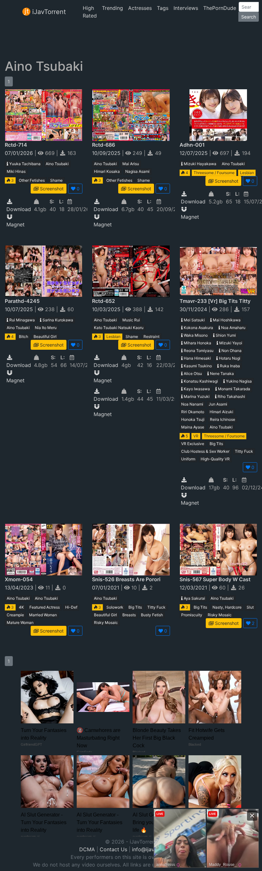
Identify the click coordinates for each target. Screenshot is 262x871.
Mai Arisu (130, 163)
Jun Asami (218, 404)
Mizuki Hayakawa (199, 163)
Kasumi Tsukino (197, 365)
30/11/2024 (194, 309)
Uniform (188, 459)
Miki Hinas (16, 171)
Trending (112, 8)
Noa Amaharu (232, 327)
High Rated (90, 12)
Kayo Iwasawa (196, 388)
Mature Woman (20, 622)
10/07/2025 (20, 309)
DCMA (87, 849)
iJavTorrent (48, 12)
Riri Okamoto (192, 411)
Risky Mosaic (106, 622)
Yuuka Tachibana (24, 163)
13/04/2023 (20, 587)
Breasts (129, 614)
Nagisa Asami (137, 171)
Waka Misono (195, 335)
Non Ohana (231, 350)
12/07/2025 (194, 153)
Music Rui (131, 320)
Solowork (114, 607)
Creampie (15, 614)
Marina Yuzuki (196, 396)
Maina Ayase (192, 427)
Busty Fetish (152, 614)
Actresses (140, 8)
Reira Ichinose (222, 419)
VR (195, 436)
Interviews (185, 8)
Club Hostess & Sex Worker (205, 451)
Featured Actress (44, 607)
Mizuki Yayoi (230, 342)
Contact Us (113, 849)
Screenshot (51, 188)
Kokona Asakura (198, 327)
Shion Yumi (225, 335)
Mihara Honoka (197, 342)
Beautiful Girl (45, 336)
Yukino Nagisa (238, 381)
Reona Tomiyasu (198, 350)
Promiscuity (191, 614)
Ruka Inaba (229, 365)
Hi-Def (71, 607)
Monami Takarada (233, 388)
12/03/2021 (194, 587)
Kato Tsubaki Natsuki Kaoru (118, 327)
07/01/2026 (20, 153)
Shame (56, 180)
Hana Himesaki (197, 358)
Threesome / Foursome (214, 172)
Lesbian (247, 172)
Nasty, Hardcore (227, 607)
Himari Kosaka (107, 171)
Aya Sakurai (194, 598)
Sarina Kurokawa (57, 320)
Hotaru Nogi (229, 358)
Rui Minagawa (21, 320)
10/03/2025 (107, 309)
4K (21, 607)
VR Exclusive (192, 443)
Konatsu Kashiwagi (200, 381)
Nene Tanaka (221, 373)
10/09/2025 (107, 153)
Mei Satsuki (194, 320)
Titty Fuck (244, 451)
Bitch (23, 336)
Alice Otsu (192, 373)
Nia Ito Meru (46, 327)
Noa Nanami (192, 404)
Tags (162, 8)
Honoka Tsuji (192, 419)
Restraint (151, 336)
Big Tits (216, 443)
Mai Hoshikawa (226, 320)
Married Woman (43, 614)
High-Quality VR (215, 459)
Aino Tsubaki (57, 163)
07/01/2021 (106, 587)
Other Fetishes (32, 180)
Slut (250, 607)
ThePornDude (219, 8)
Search (248, 16)
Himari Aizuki (221, 411)
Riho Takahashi (231, 396)
